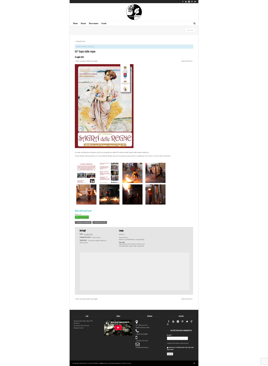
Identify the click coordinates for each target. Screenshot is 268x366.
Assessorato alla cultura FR (83, 321)
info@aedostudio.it (142, 347)
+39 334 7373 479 (142, 341)
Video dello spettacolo (83, 211)
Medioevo (103, 240)
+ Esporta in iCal (99, 222)
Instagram (189, 1)
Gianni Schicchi (187, 61)
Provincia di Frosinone (81, 325)
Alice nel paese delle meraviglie (86, 61)
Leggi (169, 343)
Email (169, 335)
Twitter (195, 1)
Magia (97, 240)
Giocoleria (91, 240)
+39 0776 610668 (141, 334)
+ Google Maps (139, 239)
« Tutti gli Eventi (80, 41)
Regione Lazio (79, 328)
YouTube (186, 1)
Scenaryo (124, 363)
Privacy (129, 363)
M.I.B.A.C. (77, 323)
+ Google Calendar (83, 222)
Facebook (183, 1)
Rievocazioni (96, 237)
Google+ (191, 321)
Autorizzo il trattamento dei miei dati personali (180, 348)
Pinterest (192, 1)
